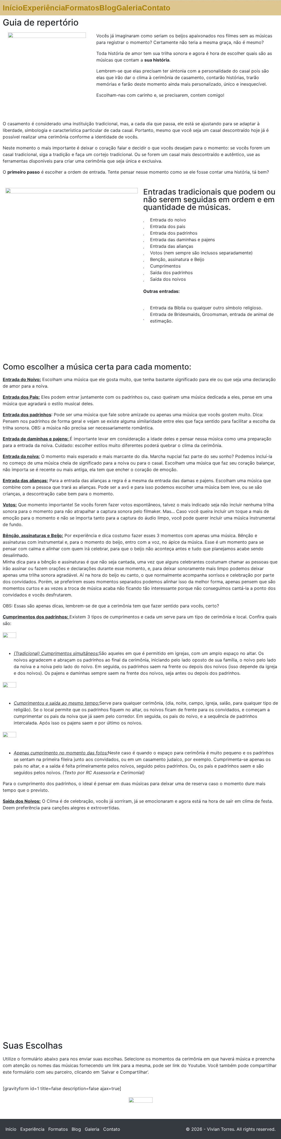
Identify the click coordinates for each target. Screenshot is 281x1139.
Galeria (129, 8)
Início (13, 8)
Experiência (44, 8)
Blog (107, 8)
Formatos (82, 8)
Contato (156, 8)
